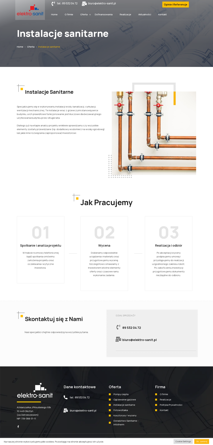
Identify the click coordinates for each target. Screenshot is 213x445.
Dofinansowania (104, 14)
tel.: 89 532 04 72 (80, 397)
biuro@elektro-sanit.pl (83, 410)
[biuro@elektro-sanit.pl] (66, 410)
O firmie (69, 14)
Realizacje (125, 14)
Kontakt (162, 14)
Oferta (84, 14)
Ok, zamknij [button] (201, 441)
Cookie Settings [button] (183, 441)
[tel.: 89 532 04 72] (66, 397)
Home (54, 14)
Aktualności (144, 14)
